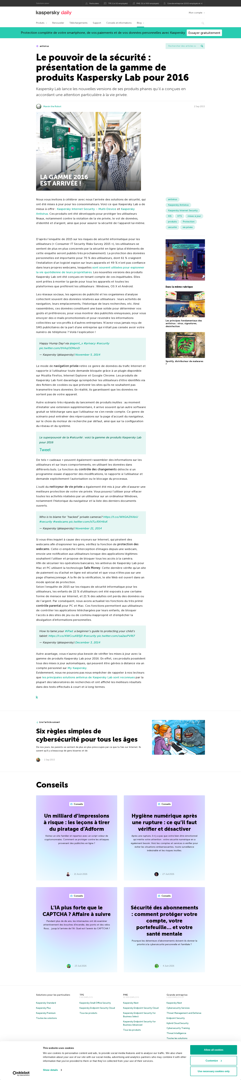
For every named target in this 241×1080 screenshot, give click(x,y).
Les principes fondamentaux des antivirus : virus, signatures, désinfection (184, 323)
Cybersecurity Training (178, 1028)
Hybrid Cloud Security (178, 1023)
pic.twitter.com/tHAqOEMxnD (59, 348)
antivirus (44, 46)
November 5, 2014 (87, 354)
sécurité (172, 227)
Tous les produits (88, 1013)
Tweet (45, 449)
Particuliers (94, 3)
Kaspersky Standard (46, 1003)
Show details (50, 1070)
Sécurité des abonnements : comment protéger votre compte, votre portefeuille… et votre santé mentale (164, 920)
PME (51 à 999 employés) (147, 3)
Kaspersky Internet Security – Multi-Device (86, 209)
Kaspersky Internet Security (183, 210)
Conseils (78, 804)
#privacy (90, 343)
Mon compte (195, 12)
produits (172, 221)
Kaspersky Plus (43, 1008)
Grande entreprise (177, 994)
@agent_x (76, 343)
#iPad (69, 631)
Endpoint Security (176, 1018)
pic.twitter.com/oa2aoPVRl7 (116, 636)
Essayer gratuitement (204, 33)
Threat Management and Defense (184, 1013)
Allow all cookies (213, 1049)
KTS (179, 216)
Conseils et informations (119, 22)
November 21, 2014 (88, 528)
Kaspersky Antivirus (178, 205)
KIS (169, 216)
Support (97, 22)
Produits (40, 22)
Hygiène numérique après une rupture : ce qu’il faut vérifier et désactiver (164, 822)
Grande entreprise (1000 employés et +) (184, 3)
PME (125, 994)
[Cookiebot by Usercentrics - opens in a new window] (21, 1073)
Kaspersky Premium (46, 1013)
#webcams (60, 521)
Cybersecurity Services (178, 1008)
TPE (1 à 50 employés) (118, 3)
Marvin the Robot (52, 106)
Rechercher (202, 46)
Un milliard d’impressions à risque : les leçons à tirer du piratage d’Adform (77, 822)
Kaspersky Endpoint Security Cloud (97, 1008)
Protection (188, 221)
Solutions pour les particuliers (53, 994)
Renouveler (58, 22)
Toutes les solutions (46, 1018)
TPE (82, 994)
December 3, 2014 (87, 642)
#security (103, 343)
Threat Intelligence (176, 1033)
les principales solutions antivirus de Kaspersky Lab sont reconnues (88, 677)
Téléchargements (78, 22)
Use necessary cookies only (214, 1071)
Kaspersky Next (131, 1003)
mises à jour (194, 216)
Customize (212, 1060)
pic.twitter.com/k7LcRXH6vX (88, 521)
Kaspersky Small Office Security (95, 1003)
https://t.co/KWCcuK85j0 (66, 636)
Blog (139, 22)
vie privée (188, 227)
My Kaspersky (77, 668)
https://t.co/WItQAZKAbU (120, 517)
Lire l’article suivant (49, 722)
